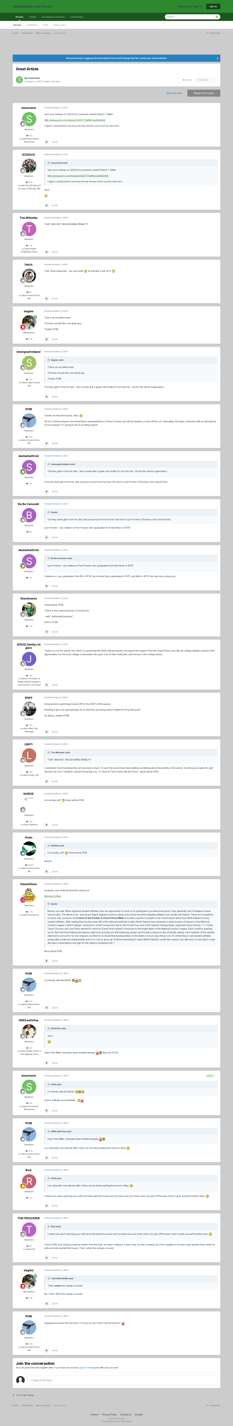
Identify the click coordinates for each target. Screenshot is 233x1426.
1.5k (30, 483)
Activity (32, 17)
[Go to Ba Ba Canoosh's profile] (29, 515)
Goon (28, 837)
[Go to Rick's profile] (29, 1181)
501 (30, 1048)
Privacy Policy (109, 1414)
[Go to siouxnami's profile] (19, 79)
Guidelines (32, 25)
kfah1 (28, 697)
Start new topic (174, 93)
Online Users (59, 25)
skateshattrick (28, 456)
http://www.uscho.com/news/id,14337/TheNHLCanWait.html (74, 120)
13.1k (30, 437)
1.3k (30, 675)
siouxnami (34, 78)
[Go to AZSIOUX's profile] (29, 166)
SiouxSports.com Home (53, 17)
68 (30, 531)
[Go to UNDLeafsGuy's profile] (29, 1031)
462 (30, 772)
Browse (19, 17)
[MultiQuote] (46, 142)
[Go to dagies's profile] (29, 322)
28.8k (30, 865)
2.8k (30, 626)
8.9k (30, 339)
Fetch (28, 264)
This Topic (204, 17)
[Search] (216, 16)
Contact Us (125, 1414)
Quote (55, 142)
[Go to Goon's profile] (29, 848)
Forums (17, 25)
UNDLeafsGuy (29, 1020)
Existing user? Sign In (190, 6)
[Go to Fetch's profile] (29, 276)
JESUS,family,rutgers (28, 646)
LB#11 (28, 744)
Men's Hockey (52, 81)
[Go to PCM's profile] (29, 420)
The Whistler (28, 217)
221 (30, 821)
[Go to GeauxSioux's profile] (29, 895)
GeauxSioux (28, 884)
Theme (94, 1414)
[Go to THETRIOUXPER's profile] (29, 1229)
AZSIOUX (28, 154)
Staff (45, 25)
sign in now (85, 1367)
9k (30, 292)
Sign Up (213, 6)
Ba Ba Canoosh (28, 504)
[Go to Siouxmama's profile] (29, 609)
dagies (28, 311)
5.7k (30, 911)
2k (30, 1246)
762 (30, 1198)
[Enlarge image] (46, 195)
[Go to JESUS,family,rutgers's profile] (29, 659)
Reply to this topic (204, 93)
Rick (29, 1170)
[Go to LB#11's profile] (29, 755)
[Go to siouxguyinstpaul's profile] (29, 363)
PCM (28, 409)
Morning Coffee (52, 896)
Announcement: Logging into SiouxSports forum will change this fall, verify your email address (116, 58)
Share (188, 80)
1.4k (30, 379)
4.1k (30, 135)
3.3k (30, 245)
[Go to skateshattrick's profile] (29, 467)
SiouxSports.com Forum (32, 6)
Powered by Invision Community (116, 1421)
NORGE (28, 793)
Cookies (138, 1414)
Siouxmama (28, 598)
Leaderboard (76, 17)
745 (30, 725)
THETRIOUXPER (28, 1218)
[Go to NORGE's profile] (29, 805)
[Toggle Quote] (49, 163)
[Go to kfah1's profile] (29, 709)
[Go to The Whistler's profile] (29, 229)
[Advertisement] (44, 46)
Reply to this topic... (43, 1380)
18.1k (30, 182)
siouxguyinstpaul (28, 351)
